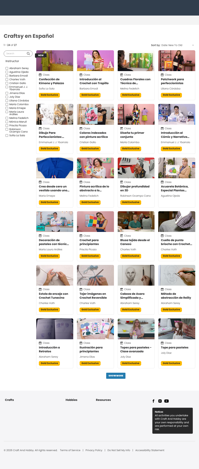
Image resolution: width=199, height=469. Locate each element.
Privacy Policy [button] (94, 450)
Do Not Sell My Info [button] (119, 450)
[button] (28, 53)
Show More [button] (116, 375)
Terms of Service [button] (70, 450)
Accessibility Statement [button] (149, 450)
